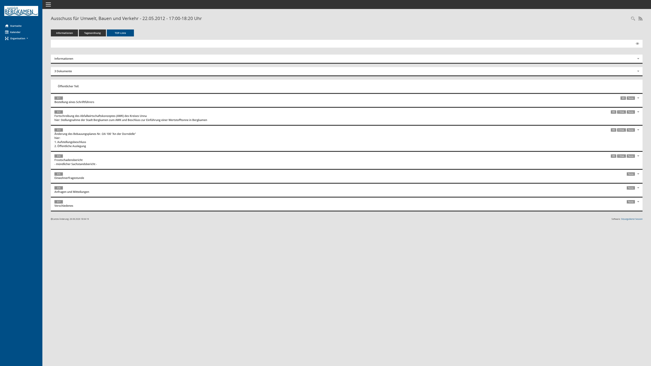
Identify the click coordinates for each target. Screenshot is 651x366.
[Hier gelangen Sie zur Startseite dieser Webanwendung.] (21, 11)
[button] (21, 38)
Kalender (15, 32)
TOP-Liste (120, 33)
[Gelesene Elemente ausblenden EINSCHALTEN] (637, 44)
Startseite (16, 25)
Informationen (64, 33)
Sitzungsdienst (632, 219)
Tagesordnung (92, 33)
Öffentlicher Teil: (68, 86)
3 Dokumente (63, 71)
